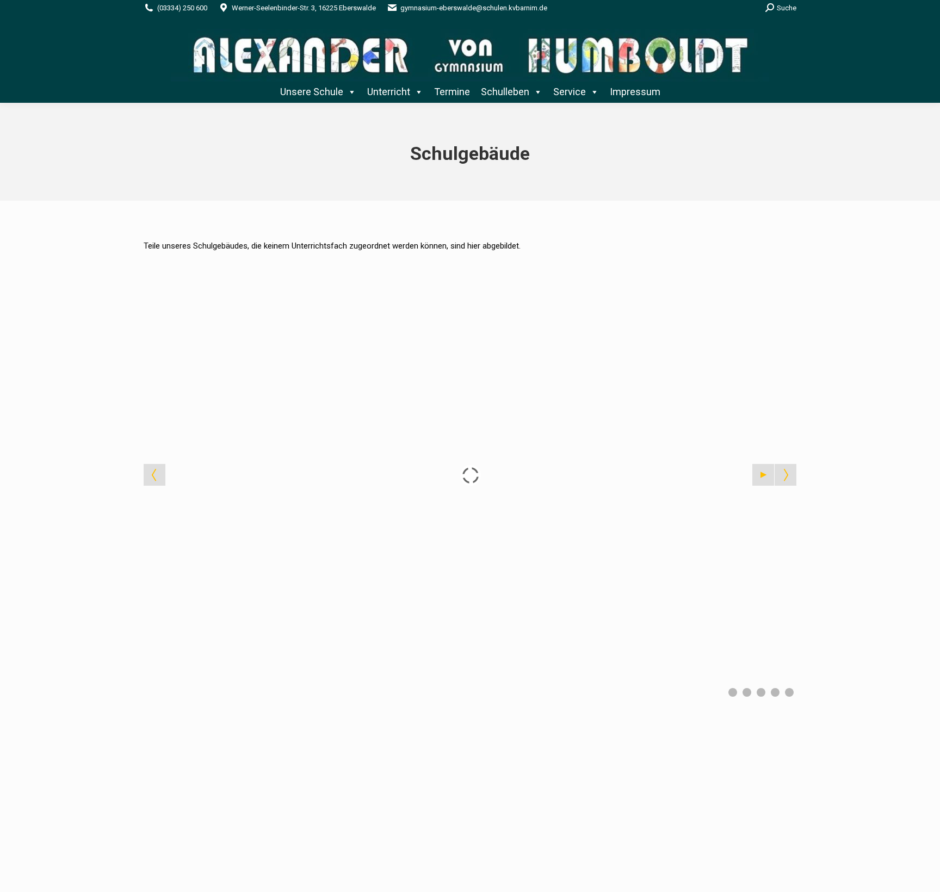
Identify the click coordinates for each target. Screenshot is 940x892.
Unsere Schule (311, 91)
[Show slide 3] (761, 692)
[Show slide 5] (789, 692)
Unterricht (388, 91)
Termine (452, 91)
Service (569, 91)
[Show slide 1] (732, 692)
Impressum (635, 91)
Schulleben (505, 91)
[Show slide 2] (747, 692)
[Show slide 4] (775, 692)
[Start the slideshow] (763, 475)
